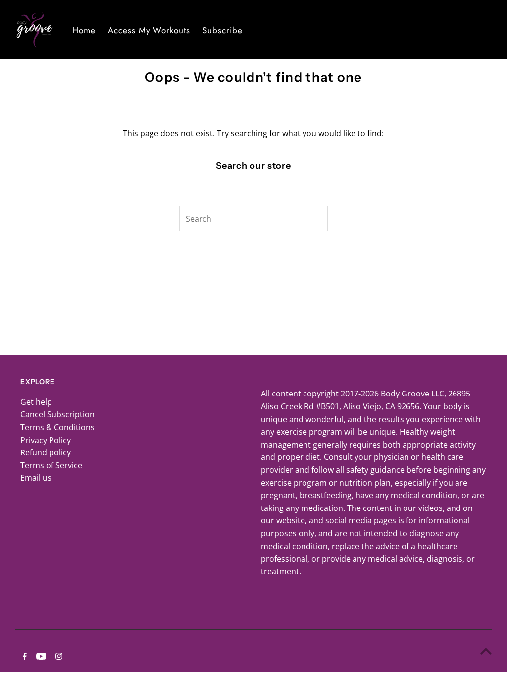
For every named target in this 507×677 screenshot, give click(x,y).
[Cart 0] (492, 30)
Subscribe (223, 30)
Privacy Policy (45, 440)
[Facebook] (23, 657)
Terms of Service (51, 465)
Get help (36, 401)
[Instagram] (57, 657)
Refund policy (45, 452)
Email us (35, 477)
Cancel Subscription (57, 414)
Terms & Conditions (57, 427)
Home (84, 30)
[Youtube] (40, 657)
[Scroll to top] (486, 651)
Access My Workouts (149, 30)
